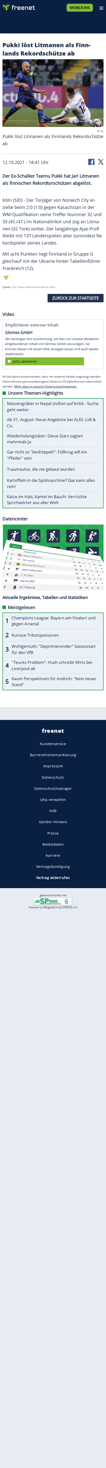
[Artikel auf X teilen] (101, 162)
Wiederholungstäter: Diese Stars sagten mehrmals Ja (45, 439)
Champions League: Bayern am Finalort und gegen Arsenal (53, 621)
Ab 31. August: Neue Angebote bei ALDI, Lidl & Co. (51, 422)
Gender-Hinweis (53, 821)
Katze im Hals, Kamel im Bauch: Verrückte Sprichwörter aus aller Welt (47, 500)
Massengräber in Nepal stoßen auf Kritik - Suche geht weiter (53, 406)
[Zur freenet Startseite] (18, 6)
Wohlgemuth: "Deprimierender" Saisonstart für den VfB (54, 649)
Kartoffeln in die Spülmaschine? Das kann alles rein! (51, 483)
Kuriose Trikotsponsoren (35, 635)
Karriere (53, 855)
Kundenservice (53, 743)
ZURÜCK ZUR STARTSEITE (75, 298)
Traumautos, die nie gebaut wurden (41, 469)
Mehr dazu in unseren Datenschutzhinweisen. (45, 386)
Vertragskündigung (53, 866)
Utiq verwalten (53, 799)
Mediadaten (53, 844)
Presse (53, 833)
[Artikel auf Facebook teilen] (91, 162)
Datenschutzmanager (53, 788)
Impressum (53, 766)
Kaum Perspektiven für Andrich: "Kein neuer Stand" (54, 682)
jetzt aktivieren (25, 361)
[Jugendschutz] (53, 901)
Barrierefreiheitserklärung (53, 755)
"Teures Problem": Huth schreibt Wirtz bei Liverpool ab (52, 665)
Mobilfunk (80, 7)
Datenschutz (53, 777)
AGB (53, 810)
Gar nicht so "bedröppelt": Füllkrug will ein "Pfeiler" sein (47, 455)
